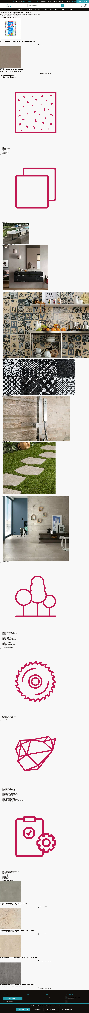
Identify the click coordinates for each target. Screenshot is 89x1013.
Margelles (5, 152)
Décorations (48, 9)
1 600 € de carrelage (27, 1)
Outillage (5, 719)
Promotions (28, 1003)
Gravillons (5, 646)
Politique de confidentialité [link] (66, 1009)
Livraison (29, 9)
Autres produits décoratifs (9, 633)
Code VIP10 (38, 1)
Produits (27, 1001)
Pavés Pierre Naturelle (8, 797)
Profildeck (5, 877)
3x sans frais (73, 1)
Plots (4, 876)
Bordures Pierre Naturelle (9, 789)
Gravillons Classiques (8, 647)
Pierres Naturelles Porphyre (9, 802)
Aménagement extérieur (8, 632)
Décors (5, 358)
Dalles (4, 149)
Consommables (7, 717)
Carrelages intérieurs (8, 291)
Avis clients (47, 1001)
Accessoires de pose (8, 872)
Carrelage (4, 222)
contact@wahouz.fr (9, 1001)
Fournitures (38, 9)
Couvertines (6, 148)
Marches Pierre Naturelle (9, 792)
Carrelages (20, 9)
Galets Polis (6, 643)
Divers (4, 151)
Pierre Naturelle (59, 9)
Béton (3, 147)
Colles (4, 873)
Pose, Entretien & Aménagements (9, 871)
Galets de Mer (6, 637)
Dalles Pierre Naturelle (8, 790)
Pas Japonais (6, 495)
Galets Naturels (6, 641)
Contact (70, 9)
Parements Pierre (7, 795)
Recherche (62, 5)
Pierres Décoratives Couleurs (10, 799)
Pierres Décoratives (8, 798)
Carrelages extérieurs (8, 244)
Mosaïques (6, 395)
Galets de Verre (6, 638)
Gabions (5, 636)
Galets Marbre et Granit (8, 639)
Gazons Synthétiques (8, 644)
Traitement (5, 878)
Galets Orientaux (7, 642)
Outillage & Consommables (8, 716)
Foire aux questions (49, 997)
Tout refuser (37, 1009)
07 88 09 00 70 (83, 1)
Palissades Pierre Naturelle (9, 794)
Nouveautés (28, 999)
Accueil (27, 997)
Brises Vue (5, 634)
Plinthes (5, 561)
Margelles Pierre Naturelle (9, 793)
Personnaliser (51, 1009)
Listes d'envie (48, 999)
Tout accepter (23, 1009)
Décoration (4, 631)
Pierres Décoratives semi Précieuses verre (13, 800)
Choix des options (17, 43)
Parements (5, 441)
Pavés (4, 153)
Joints (4, 875)
